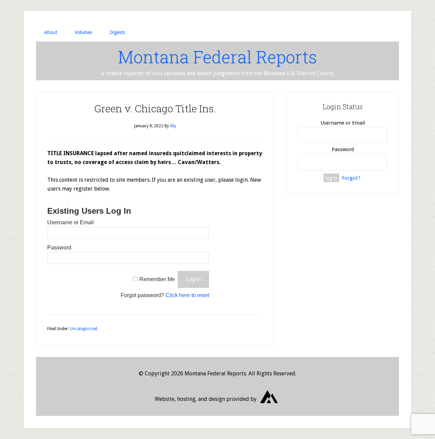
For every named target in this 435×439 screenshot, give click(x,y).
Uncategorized (83, 328)
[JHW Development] (269, 406)
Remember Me (157, 279)
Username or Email (70, 222)
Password (59, 247)
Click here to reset (187, 295)
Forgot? (351, 178)
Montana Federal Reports (217, 57)
